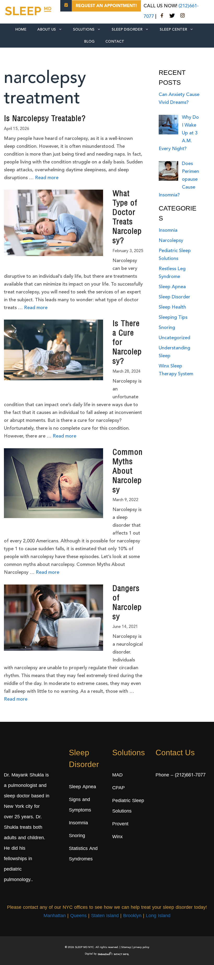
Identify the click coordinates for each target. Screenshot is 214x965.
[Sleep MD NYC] (28, 10)
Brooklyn (132, 916)
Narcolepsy (171, 240)
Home (20, 29)
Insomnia (168, 230)
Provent (120, 824)
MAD (117, 775)
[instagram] (182, 16)
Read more (46, 177)
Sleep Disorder (127, 29)
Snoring (167, 327)
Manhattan (55, 916)
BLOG (89, 41)
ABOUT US (46, 29)
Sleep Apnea (172, 287)
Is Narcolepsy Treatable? (45, 119)
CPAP (118, 788)
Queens (78, 916)
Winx (117, 837)
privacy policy (141, 947)
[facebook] (162, 16)
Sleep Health (172, 307)
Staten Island (105, 916)
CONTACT (114, 41)
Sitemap (126, 947)
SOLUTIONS (83, 29)
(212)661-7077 (190, 775)
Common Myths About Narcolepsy (127, 472)
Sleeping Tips (173, 317)
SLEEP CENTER (173, 29)
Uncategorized (174, 338)
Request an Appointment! (106, 6)
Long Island (158, 916)
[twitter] (172, 16)
